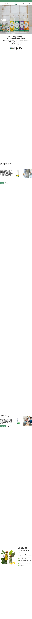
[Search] (26, 3)
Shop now (3, 19)
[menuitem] (7, 3)
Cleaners (2, 183)
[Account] (28, 3)
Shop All (7, 183)
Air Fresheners (3, 426)
